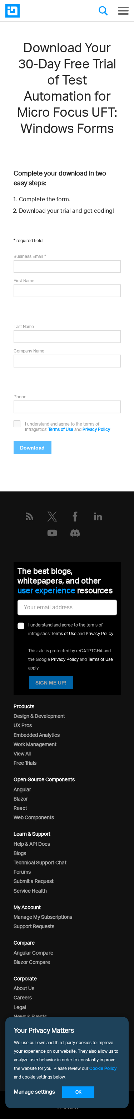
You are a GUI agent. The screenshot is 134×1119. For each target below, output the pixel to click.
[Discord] (75, 533)
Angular (22, 789)
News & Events (30, 1016)
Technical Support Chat (40, 862)
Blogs (20, 853)
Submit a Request (34, 881)
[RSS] (29, 516)
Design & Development (39, 716)
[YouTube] (52, 533)
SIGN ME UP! (50, 683)
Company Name (29, 351)
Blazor (21, 799)
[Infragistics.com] (41, 11)
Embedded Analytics (37, 735)
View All (22, 753)
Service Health (30, 891)
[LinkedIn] (98, 516)
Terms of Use (60, 429)
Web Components (34, 817)
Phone (20, 396)
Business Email (28, 256)
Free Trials (25, 763)
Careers (23, 997)
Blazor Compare (32, 962)
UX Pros (23, 725)
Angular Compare (33, 953)
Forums (22, 872)
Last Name (24, 326)
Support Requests (34, 926)
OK (78, 1092)
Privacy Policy (96, 429)
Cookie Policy (102, 1068)
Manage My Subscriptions (43, 917)
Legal (20, 1007)
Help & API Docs (32, 844)
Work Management (35, 744)
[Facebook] (75, 516)
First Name (24, 280)
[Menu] (123, 10)
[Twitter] (52, 516)
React (20, 808)
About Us (24, 988)
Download (32, 448)
